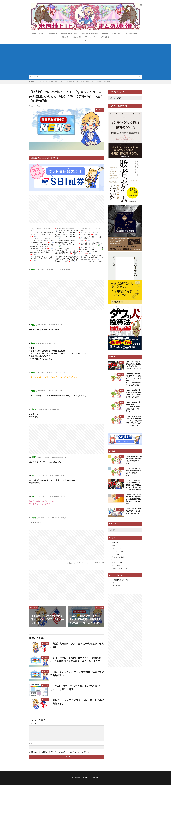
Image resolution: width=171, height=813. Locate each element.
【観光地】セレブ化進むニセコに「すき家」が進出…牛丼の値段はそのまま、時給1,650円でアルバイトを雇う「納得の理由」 (78, 81)
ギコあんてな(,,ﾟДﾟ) (117, 557)
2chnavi (113, 560)
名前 (30, 743)
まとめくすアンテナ (117, 545)
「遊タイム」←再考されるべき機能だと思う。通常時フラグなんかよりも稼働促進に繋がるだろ (41, 246)
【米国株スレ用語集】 (38, 33)
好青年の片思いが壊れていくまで (67, 228)
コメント (32, 723)
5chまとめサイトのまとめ (119, 568)
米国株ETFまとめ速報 (92, 777)
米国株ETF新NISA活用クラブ (122, 580)
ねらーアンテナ (116, 548)
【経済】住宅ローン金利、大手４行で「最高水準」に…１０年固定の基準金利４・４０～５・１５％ (76, 659)
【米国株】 (105, 33)
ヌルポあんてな (116, 542)
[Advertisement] (85, 60)
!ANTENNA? (115, 554)
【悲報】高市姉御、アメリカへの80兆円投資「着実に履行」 (77, 645)
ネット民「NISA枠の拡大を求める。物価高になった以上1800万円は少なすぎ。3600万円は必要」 (133, 499)
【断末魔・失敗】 (116, 33)
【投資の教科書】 (52, 33)
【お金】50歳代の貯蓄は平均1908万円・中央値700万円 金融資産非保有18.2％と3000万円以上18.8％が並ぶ (134, 421)
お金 (122, 362)
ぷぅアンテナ (115, 565)
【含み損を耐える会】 (131, 33)
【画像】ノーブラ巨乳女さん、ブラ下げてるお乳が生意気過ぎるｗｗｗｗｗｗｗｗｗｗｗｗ (91, 257)
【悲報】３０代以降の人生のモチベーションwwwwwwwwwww (133, 511)
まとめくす (116, 586)
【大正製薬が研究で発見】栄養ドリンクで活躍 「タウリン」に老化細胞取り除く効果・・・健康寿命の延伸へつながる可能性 (133, 379)
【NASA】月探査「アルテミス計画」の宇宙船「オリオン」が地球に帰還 (76, 688)
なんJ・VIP (120, 495)
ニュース (39, 81)
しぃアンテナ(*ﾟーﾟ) (117, 551)
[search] (140, 77)
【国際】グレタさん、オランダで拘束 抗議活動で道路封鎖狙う (77, 674)
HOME (32, 81)
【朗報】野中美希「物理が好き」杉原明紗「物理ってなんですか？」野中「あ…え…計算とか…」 (65, 242)
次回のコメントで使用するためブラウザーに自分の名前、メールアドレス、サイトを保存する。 (60, 752)
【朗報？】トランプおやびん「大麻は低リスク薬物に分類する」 (77, 702)
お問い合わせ (105, 37)
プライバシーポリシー (91, 37)
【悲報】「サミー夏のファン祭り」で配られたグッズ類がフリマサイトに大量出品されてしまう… (41, 240)
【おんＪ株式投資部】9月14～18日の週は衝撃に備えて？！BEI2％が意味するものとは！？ (134, 393)
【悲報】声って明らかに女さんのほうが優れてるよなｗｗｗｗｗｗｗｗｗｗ (91, 238)
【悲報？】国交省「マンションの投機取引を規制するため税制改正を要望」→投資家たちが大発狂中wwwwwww (134, 485)
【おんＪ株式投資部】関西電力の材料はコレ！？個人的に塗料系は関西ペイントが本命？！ (133, 407)
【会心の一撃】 (77, 37)
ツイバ (115, 583)
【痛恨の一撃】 (65, 37)
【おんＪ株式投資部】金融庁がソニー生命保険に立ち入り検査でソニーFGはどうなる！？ (133, 365)
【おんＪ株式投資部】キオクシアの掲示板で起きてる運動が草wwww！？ (133, 472)
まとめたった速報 (117, 563)
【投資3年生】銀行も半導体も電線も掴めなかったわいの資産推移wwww (134, 460)
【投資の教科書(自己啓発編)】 (89, 33)
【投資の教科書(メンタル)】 (69, 33)
